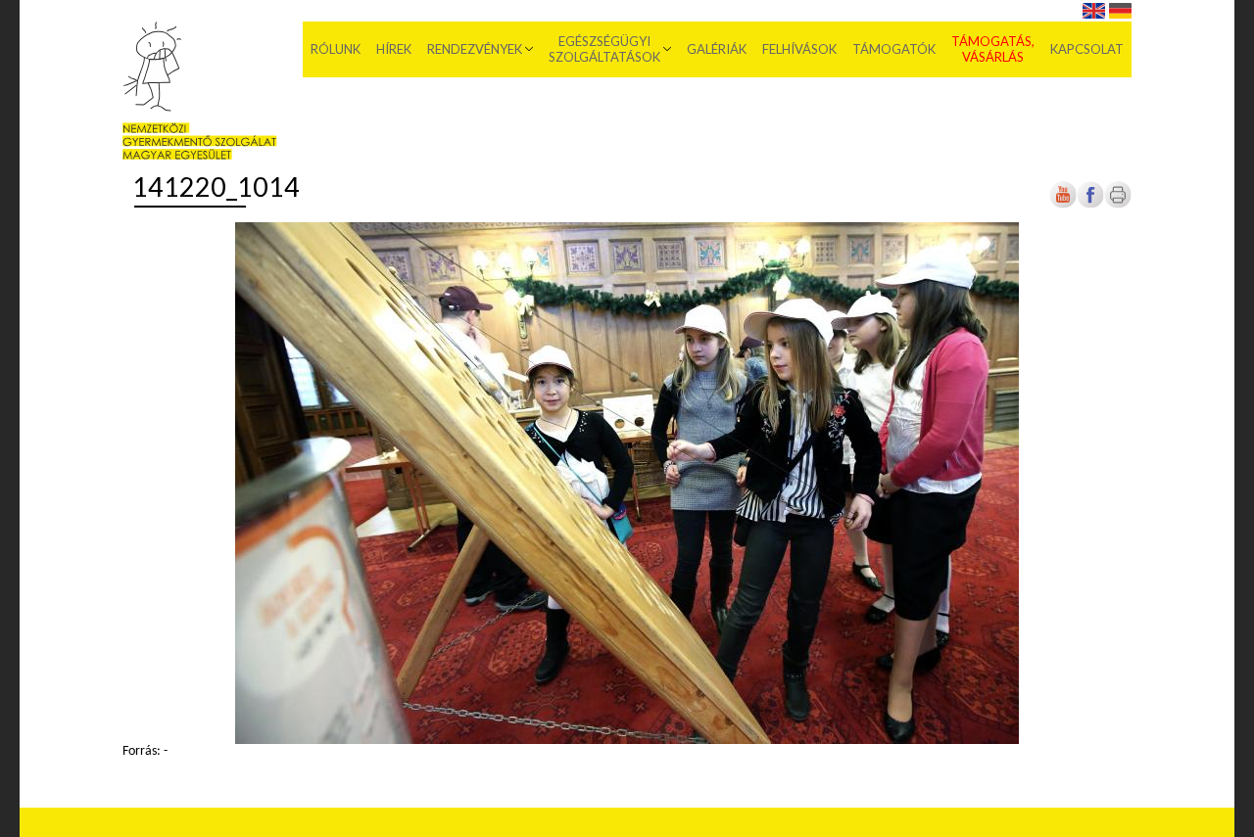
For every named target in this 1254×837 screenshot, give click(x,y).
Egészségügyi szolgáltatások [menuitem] (604, 49)
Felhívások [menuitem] (799, 49)
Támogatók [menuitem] (894, 49)
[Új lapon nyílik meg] (1090, 205)
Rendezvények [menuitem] (474, 49)
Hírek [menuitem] (393, 49)
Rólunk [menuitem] (336, 49)
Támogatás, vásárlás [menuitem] (993, 49)
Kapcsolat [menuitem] (1087, 49)
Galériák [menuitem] (717, 49)
